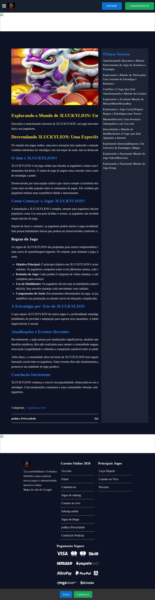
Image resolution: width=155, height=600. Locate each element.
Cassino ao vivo (36, 407)
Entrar (65, 479)
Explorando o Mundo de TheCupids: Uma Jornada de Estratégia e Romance (124, 79)
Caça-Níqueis (107, 471)
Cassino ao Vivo (108, 479)
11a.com (66, 471)
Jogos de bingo (70, 519)
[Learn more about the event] (77, 21)
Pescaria (103, 487)
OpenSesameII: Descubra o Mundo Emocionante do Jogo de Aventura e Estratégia (124, 65)
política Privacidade (73, 527)
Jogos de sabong (71, 495)
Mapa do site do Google (37, 489)
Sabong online (69, 511)
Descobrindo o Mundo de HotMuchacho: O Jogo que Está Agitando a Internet (122, 133)
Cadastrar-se (68, 487)
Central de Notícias (72, 535)
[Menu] (4, 6)
